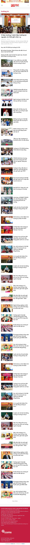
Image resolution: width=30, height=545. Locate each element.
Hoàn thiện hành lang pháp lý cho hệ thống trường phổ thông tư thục (20, 81)
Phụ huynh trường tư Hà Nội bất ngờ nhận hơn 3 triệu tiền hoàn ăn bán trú (21, 179)
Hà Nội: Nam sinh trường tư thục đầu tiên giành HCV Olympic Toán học (20, 228)
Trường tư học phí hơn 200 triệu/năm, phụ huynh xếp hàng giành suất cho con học (21, 238)
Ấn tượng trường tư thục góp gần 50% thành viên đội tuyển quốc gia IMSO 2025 (21, 336)
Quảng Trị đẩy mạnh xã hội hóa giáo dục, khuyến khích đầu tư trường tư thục (14, 55)
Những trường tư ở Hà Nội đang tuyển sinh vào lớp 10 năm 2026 (20, 120)
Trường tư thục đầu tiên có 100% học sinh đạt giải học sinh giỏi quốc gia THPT (20, 169)
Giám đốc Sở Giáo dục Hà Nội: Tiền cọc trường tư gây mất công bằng (20, 110)
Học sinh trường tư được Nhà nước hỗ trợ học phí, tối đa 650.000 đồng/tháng (20, 346)
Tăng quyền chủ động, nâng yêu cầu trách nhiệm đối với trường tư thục (20, 71)
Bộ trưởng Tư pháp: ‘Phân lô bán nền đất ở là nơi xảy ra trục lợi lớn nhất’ (14, 51)
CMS (13, 543)
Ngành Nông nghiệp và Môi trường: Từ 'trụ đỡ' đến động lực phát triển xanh (20, 306)
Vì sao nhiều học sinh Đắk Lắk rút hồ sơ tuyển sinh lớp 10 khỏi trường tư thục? (20, 61)
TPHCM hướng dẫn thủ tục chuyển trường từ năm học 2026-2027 (20, 91)
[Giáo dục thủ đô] (15, 5)
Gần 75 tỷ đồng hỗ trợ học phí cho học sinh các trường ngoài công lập (20, 277)
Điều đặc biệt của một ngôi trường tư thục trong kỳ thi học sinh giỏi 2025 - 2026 (20, 297)
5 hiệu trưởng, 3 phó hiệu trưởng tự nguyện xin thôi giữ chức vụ (13, 36)
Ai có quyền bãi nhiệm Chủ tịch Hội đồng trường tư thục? (20, 257)
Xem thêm (15, 501)
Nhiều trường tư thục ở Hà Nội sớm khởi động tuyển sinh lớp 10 (20, 130)
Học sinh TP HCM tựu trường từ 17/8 (10, 47)
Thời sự (8, 39)
